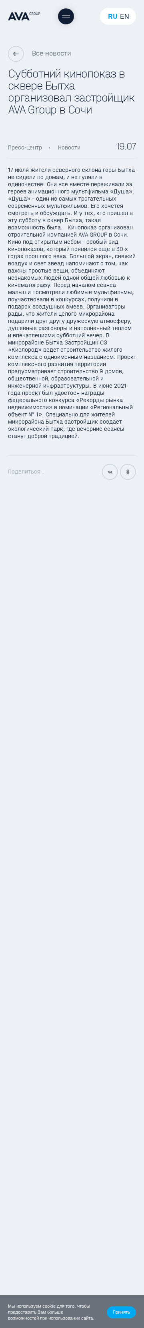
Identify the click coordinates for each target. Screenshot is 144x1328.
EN (124, 16)
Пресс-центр (25, 147)
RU (113, 16)
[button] (121, 1312)
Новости (69, 147)
